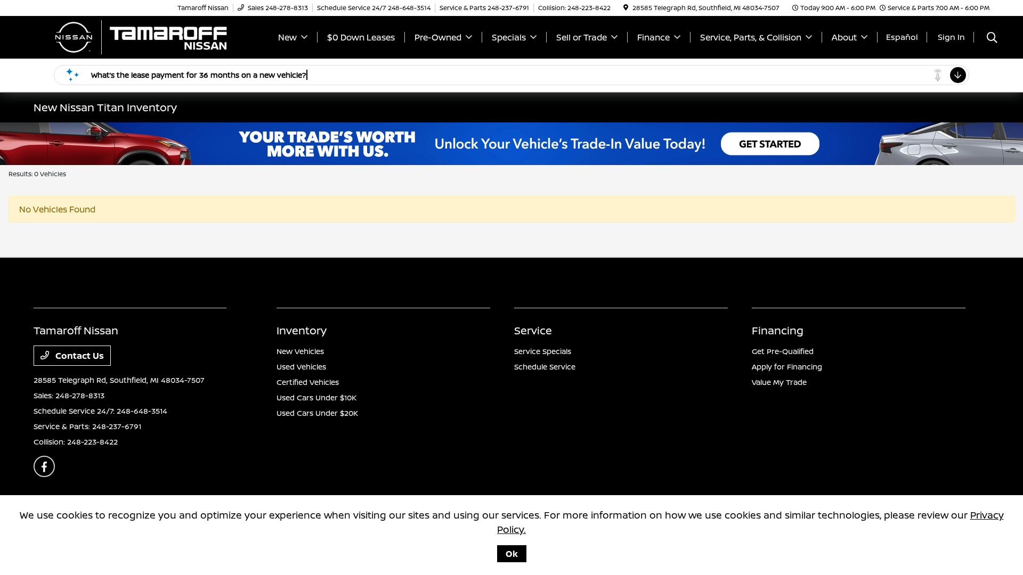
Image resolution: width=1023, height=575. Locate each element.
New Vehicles (300, 351)
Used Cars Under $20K (317, 413)
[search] (992, 38)
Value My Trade (779, 382)
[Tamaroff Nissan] (140, 36)
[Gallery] (511, 143)
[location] (625, 7)
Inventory (302, 330)
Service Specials (542, 351)
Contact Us (78, 356)
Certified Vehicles (308, 382)
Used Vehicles (301, 367)
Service (533, 330)
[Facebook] (44, 466)
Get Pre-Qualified (783, 351)
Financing (777, 330)
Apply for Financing (787, 367)
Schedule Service (544, 367)
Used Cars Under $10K (316, 397)
